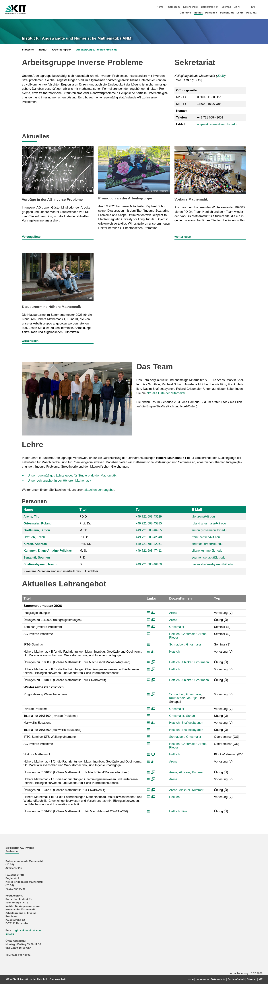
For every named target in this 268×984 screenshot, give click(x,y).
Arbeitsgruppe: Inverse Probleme (96, 49)
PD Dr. (84, 516)
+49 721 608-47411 (149, 550)
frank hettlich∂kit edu (206, 537)
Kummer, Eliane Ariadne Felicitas (48, 550)
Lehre (240, 12)
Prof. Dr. (85, 523)
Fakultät (251, 12)
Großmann (201, 662)
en (253, 6)
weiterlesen (182, 236)
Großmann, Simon (37, 530)
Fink (184, 811)
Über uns (185, 12)
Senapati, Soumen (37, 557)
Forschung (227, 12)
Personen (211, 12)
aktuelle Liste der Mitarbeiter (166, 393)
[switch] (261, 6)
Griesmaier (176, 627)
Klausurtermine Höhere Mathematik (51, 307)
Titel (83, 510)
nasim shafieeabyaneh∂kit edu (212, 564)
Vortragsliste (31, 236)
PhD (82, 557)
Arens (173, 612)
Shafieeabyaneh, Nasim (40, 564)
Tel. (138, 510)
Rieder (173, 637)
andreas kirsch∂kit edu (207, 544)
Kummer (197, 772)
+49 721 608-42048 (149, 537)
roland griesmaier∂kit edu (209, 523)
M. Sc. (83, 530)
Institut (198, 12)
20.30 (221, 75)
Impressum (173, 6)
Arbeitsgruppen (61, 49)
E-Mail (197, 510)
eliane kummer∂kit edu (207, 550)
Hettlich (174, 634)
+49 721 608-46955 (149, 530)
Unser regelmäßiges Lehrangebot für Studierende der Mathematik (72, 475)
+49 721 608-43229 (149, 516)
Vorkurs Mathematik (191, 199)
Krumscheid (177, 698)
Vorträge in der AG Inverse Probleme (52, 199)
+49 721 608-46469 (149, 564)
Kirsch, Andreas (35, 544)
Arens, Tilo (31, 516)
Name (28, 510)
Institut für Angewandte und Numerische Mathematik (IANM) (77, 38)
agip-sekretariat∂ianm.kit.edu (216, 124)
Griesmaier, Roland (37, 523)
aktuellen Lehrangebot (99, 489)
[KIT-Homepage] (15, 9)
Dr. (81, 564)
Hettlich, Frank (34, 537)
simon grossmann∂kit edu (209, 530)
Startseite (28, 49)
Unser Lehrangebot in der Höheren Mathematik (59, 480)
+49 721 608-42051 (149, 544)
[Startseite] (261, 12)
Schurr (190, 715)
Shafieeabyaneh (192, 722)
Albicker (187, 662)
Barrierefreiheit (209, 6)
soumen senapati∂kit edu (208, 557)
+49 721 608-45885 (149, 523)
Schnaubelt (176, 644)
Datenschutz (190, 6)
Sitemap (226, 6)
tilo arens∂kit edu (203, 516)
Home (160, 6)
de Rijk (192, 698)
